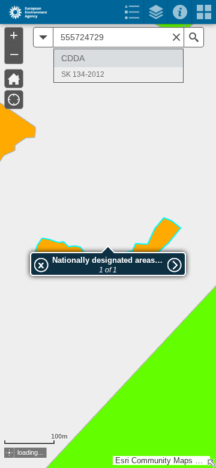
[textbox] (118, 37)
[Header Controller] (108, 12)
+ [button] (14, 35)
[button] (9, 453)
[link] (24, 12)
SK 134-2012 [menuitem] (82, 74)
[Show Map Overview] (211, 463)
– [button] (14, 53)
